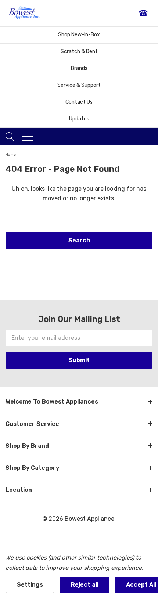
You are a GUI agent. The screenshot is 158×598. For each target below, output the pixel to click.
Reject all (84, 584)
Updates (79, 119)
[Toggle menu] (27, 136)
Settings (30, 584)
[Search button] (10, 136)
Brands (79, 68)
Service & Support (79, 85)
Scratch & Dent (79, 51)
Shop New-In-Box (79, 34)
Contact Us (79, 102)
